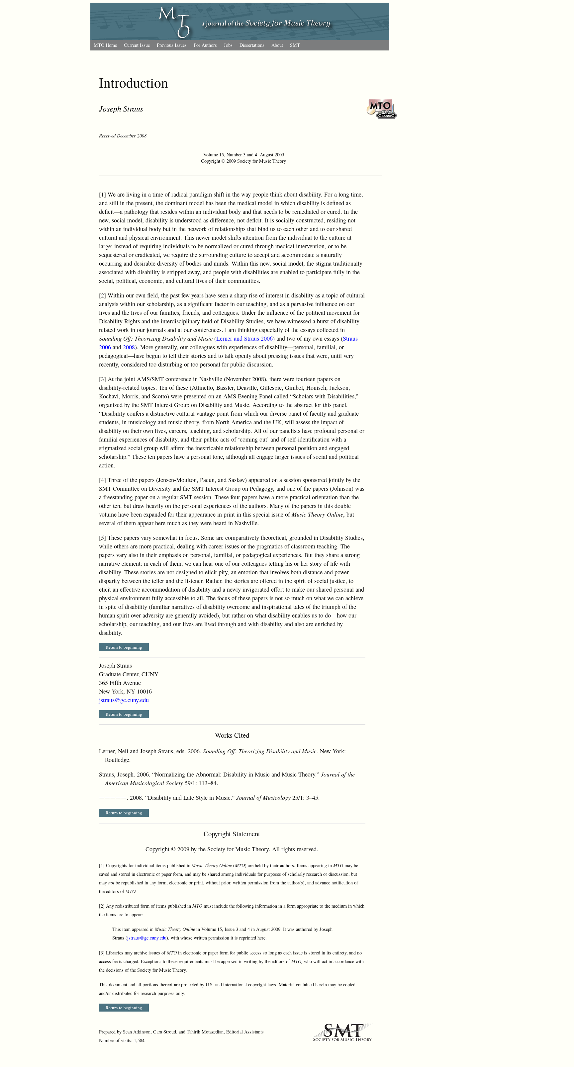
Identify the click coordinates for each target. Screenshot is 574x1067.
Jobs (228, 45)
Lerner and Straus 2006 (244, 338)
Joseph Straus (121, 108)
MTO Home (105, 45)
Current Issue (137, 45)
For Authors (205, 45)
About (277, 45)
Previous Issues (172, 45)
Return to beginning (124, 647)
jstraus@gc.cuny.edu (124, 700)
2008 (129, 347)
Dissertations (251, 45)
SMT (295, 45)
